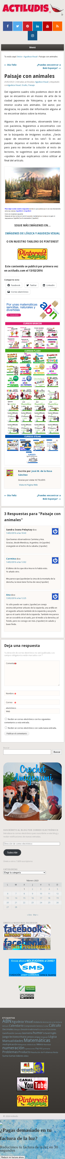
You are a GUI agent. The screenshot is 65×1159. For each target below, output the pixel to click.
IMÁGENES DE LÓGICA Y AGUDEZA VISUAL (32, 233)
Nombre (11, 694)
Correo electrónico (11, 705)
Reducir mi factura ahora (12, 1157)
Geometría (27, 1033)
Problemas (10, 1052)
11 (49, 893)
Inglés (53, 1033)
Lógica (52, 1036)
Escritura (42, 1029)
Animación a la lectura (52, 1022)
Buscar (6, 748)
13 (7, 898)
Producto (24, 1052)
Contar (45, 1026)
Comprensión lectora (33, 1026)
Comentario (11, 664)
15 (24, 898)
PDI (41, 1048)
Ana (8, 594)
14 (16, 898)
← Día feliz (10, 64)
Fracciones (51, 1029)
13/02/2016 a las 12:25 (16, 598)
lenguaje (44, 1037)
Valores (19, 1056)
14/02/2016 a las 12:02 (16, 562)
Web (8, 711)
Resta (55, 1052)
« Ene (29, 915)
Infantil (46, 1033)
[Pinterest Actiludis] (32, 1101)
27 (7, 907)
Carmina (11, 558)
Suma (5, 1055)
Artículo (5, 1026)
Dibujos (17, 1029)
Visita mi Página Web (28, 485)
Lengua (37, 1037)
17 (41, 898)
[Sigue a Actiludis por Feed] (57, 26)
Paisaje (31, 85)
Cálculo (55, 1025)
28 (16, 907)
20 (7, 902)
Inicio (19, 56)
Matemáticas (37, 1040)
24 (41, 902)
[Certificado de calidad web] (27, 992)
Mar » (35, 915)
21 (16, 902)
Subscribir (12, 852)
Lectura (29, 1037)
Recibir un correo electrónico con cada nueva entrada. (32, 728)
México (39, 1044)
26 (57, 902)
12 (57, 893)
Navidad (47, 1044)
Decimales (7, 1029)
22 (24, 902)
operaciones (30, 1049)
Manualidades (12, 1041)
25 (49, 902)
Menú (32, 47)
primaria (46, 1049)
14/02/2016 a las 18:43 (16, 533)
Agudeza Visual (30, 56)
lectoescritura (17, 1036)
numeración (13, 1048)
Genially (18, 1033)
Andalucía (37, 1022)
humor (38, 1033)
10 (41, 893)
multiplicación (10, 1044)
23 (32, 902)
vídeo (26, 1056)
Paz (37, 1048)
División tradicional (29, 1029)
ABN (6, 1021)
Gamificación (8, 1033)
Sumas (12, 1056)
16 (32, 898)
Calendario (16, 1025)
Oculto (24, 85)
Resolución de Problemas (42, 1052)
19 (57, 898)
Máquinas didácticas (27, 1044)
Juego (5, 1036)
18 (49, 898)
